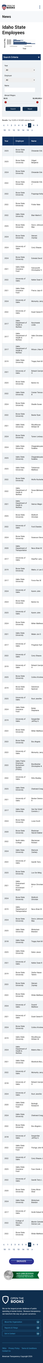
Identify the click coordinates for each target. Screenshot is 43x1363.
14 (23, 130)
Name (7, 86)
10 (5, 130)
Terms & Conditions (29, 1348)
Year (6, 66)
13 (18, 130)
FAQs (4, 1348)
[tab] (21, 1322)
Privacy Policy (14, 1348)
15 (28, 130)
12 (14, 130)
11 (9, 130)
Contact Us (6, 1351)
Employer (8, 76)
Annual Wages (10, 95)
